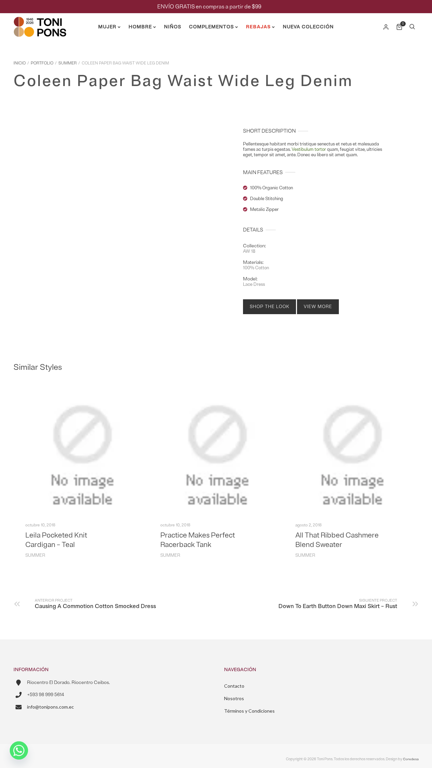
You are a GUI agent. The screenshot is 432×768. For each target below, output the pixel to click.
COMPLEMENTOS (211, 27)
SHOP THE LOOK (269, 306)
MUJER (107, 27)
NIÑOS (172, 27)
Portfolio (42, 63)
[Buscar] (412, 26)
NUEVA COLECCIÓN (308, 27)
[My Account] (386, 26)
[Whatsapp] (19, 750)
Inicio (20, 63)
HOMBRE (140, 27)
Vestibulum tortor (309, 149)
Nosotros (234, 698)
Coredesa (410, 759)
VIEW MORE (318, 306)
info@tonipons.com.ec (50, 707)
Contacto (234, 686)
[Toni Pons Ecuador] (40, 33)
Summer (67, 63)
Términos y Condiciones (249, 711)
